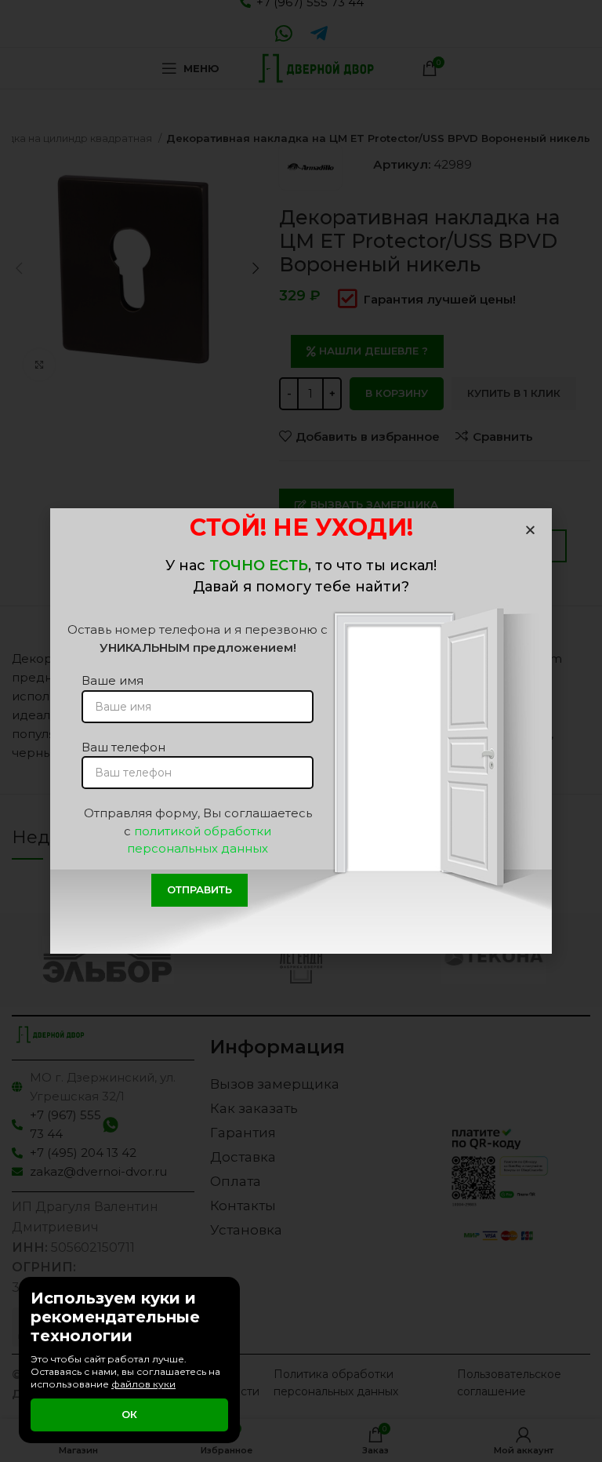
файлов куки (143, 1384)
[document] (301, 731)
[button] (530, 530)
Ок (129, 1414)
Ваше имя (112, 680)
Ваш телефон (123, 747)
